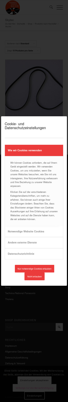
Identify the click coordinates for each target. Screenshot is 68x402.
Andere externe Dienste (22, 242)
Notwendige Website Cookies (26, 231)
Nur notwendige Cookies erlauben (34, 268)
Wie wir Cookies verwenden (25, 150)
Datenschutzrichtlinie (21, 253)
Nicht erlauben (34, 276)
